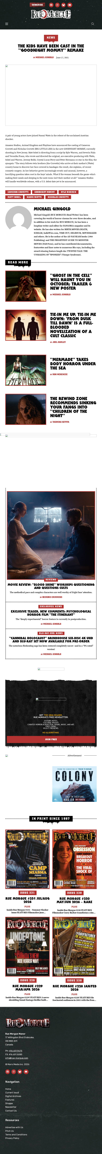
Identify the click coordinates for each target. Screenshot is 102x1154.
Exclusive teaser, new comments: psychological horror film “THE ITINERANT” (51, 613)
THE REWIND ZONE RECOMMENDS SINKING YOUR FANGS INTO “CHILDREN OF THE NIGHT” (73, 407)
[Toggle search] (93, 24)
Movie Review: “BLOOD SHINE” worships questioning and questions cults (51, 586)
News (58, 606)
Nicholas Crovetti (58, 197)
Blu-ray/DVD (47, 633)
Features (9, 1100)
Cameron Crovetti (18, 192)
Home (8, 1089)
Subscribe (37, 5)
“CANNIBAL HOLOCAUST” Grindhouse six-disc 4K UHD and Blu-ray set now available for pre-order (51, 639)
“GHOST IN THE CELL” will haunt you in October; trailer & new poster (71, 282)
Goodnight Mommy (45, 192)
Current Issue (12, 1092)
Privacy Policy (12, 1138)
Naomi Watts (34, 197)
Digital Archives (13, 1096)
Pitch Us (9, 1131)
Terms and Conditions (16, 1134)
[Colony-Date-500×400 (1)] (74, 783)
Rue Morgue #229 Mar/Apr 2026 (27, 987)
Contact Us (11, 1110)
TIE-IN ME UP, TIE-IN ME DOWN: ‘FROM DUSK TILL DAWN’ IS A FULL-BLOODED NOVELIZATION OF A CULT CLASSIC (73, 325)
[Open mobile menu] (6, 24)
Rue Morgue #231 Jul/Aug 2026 (27, 900)
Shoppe (9, 1103)
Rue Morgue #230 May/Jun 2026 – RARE (74, 900)
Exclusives (47, 606)
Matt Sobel (14, 197)
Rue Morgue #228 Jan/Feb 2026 (74, 988)
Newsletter (10, 1107)
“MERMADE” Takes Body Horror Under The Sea (73, 364)
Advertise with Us (14, 1127)
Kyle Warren (68, 192)
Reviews (51, 580)
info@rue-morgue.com (16, 1058)
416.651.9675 (15, 1051)
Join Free (51, 739)
